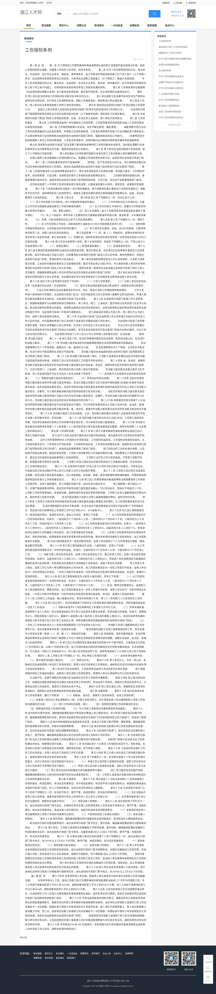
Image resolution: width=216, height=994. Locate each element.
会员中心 (169, 25)
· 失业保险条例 (164, 70)
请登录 (49, 3)
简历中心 (64, 25)
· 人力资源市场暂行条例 (168, 94)
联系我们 (71, 958)
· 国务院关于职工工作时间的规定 (172, 47)
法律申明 (129, 953)
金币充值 (49, 958)
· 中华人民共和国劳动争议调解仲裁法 (174, 59)
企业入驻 (107, 953)
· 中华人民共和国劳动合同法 (170, 117)
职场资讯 (99, 25)
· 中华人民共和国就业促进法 (170, 76)
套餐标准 (38, 958)
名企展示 (60, 953)
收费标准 (134, 25)
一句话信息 (117, 25)
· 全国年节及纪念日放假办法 (170, 82)
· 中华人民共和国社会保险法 (170, 88)
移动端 (179, 3)
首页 (28, 25)
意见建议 (60, 958)
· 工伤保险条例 (164, 41)
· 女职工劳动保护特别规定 (169, 112)
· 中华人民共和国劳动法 (168, 100)
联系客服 (152, 25)
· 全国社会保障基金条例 (168, 65)
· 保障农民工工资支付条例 (169, 53)
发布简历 (95, 953)
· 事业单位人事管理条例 (168, 106)
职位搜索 (46, 25)
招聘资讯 (84, 953)
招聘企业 (81, 25)
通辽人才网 (31, 12)
